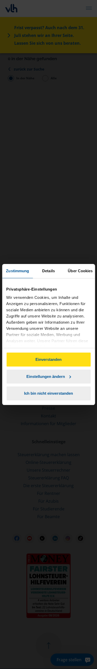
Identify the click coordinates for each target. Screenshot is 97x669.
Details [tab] (48, 271)
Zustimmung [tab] (17, 271)
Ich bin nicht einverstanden (48, 393)
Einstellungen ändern (45, 376)
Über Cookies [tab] (80, 271)
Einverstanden (48, 359)
